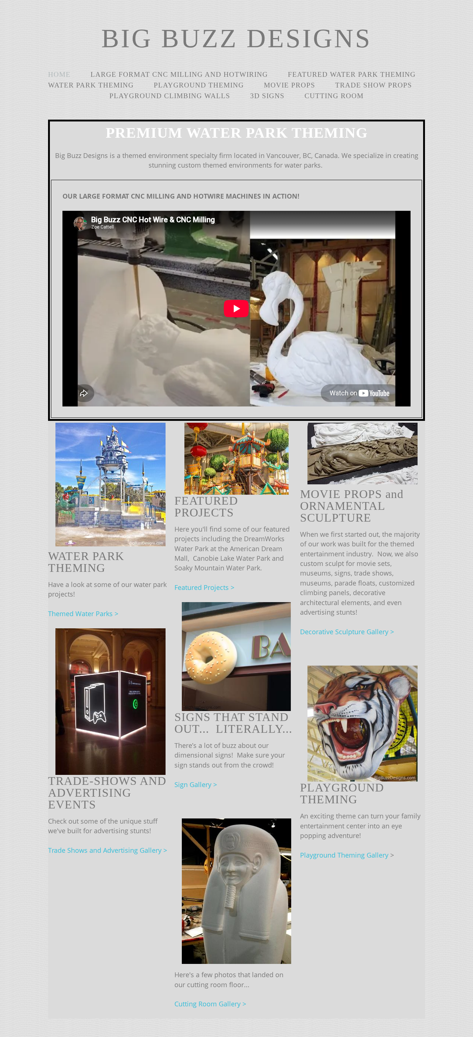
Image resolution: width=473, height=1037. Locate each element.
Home (59, 74)
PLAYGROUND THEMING (199, 85)
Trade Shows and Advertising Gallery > (107, 850)
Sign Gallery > (195, 784)
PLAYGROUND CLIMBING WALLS (169, 96)
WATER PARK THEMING (91, 85)
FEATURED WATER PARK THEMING (352, 74)
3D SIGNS (267, 96)
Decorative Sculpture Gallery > (347, 631)
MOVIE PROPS (289, 85)
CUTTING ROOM (334, 96)
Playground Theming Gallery (345, 855)
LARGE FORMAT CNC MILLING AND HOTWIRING (179, 74)
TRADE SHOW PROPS (373, 85)
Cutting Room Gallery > (210, 1003)
